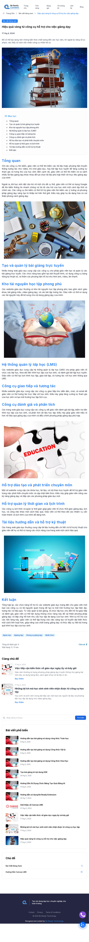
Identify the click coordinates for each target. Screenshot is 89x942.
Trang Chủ (10, 13)
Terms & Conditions (53, 912)
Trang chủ (26, 7)
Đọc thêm (19, 678)
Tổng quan (14, 121)
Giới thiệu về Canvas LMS (31, 805)
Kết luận (12, 150)
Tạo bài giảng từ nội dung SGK (33, 772)
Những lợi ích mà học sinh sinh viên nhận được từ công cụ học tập (50, 827)
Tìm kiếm (80, 718)
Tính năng (37, 7)
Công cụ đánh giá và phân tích (22, 137)
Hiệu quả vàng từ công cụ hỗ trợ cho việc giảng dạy (43, 839)
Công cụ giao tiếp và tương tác (22, 134)
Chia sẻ (82, 644)
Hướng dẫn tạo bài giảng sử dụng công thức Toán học (44, 738)
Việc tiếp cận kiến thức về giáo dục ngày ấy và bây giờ (45, 668)
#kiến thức (49, 635)
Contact (31, 912)
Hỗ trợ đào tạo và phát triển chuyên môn (26, 140)
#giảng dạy (18, 635)
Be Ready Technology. (54, 921)
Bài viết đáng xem (26, 13)
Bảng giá (49, 7)
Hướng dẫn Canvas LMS (16, 872)
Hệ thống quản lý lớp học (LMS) (22, 131)
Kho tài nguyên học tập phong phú (24, 127)
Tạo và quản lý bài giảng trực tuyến (24, 124)
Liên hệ (71, 7)
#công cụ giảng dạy (34, 635)
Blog (81, 7)
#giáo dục (7, 635)
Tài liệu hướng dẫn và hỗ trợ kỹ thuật (24, 147)
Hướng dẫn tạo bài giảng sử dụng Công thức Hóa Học (44, 761)
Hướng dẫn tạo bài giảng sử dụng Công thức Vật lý (42, 749)
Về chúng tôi (61, 7)
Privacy (40, 912)
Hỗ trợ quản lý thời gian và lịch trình (24, 143)
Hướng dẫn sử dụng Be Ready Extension (38, 795)
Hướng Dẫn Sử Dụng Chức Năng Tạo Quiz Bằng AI (42, 783)
